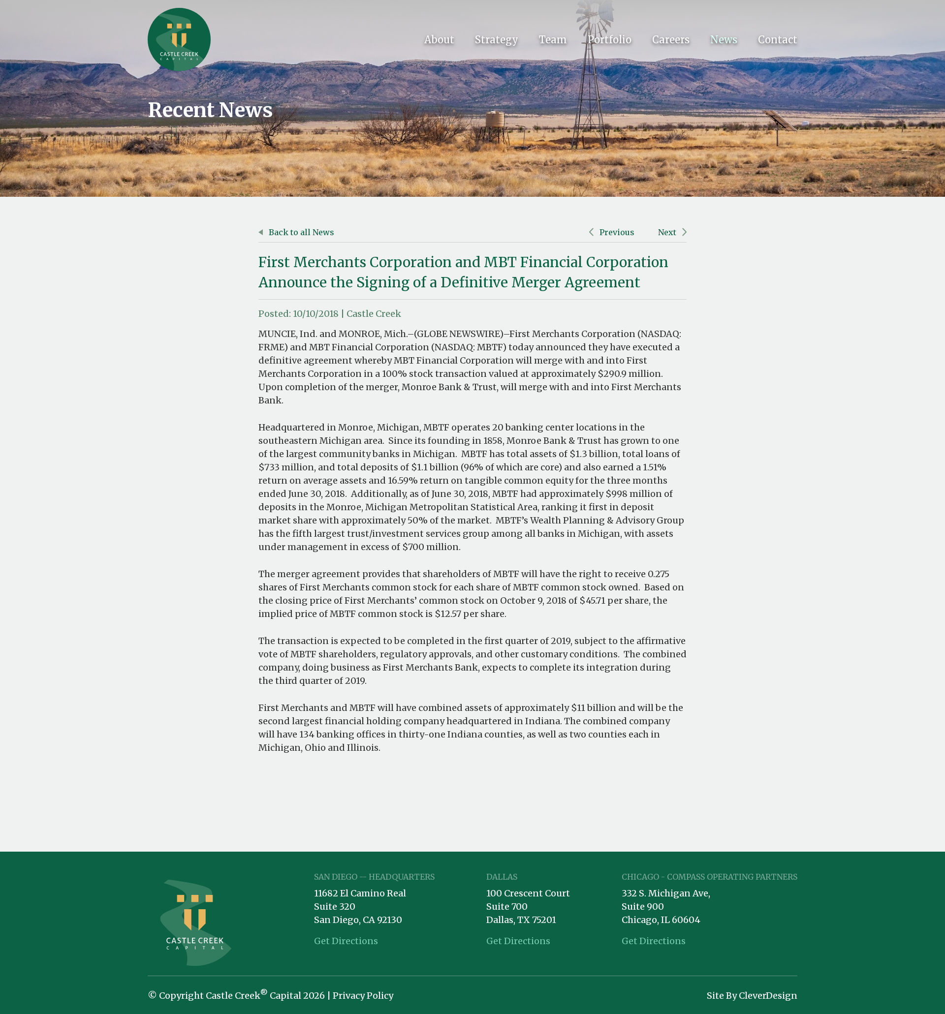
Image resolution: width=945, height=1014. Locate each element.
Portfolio (609, 39)
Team (553, 39)
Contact (777, 39)
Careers (671, 39)
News (723, 39)
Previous (616, 232)
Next (668, 232)
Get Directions (346, 941)
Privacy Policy (363, 995)
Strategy (496, 39)
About (439, 39)
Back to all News (300, 232)
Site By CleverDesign (752, 995)
